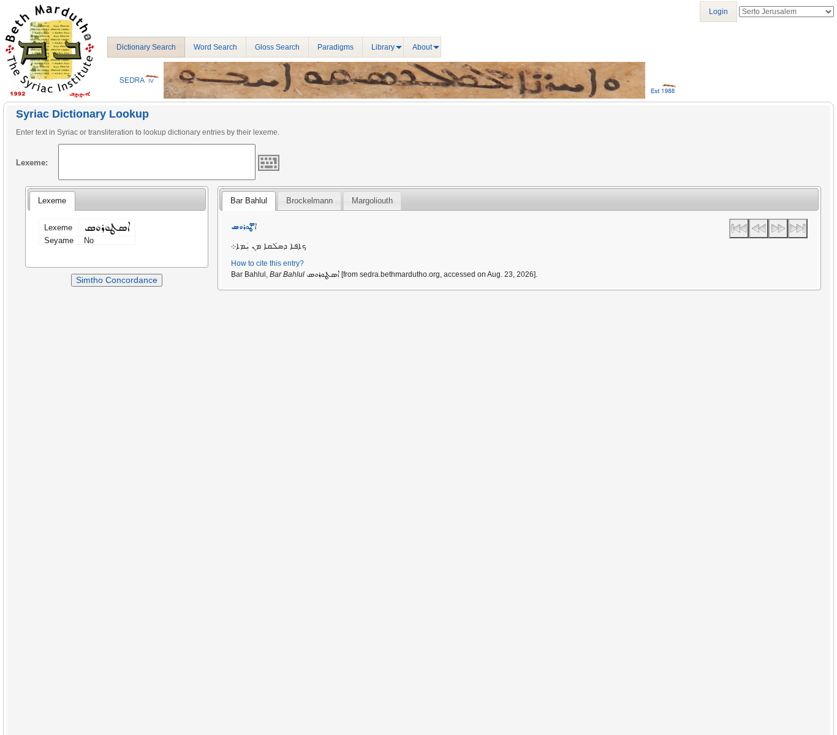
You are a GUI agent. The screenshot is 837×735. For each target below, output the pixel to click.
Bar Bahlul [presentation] (248, 200)
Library (383, 47)
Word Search (215, 47)
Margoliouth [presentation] (372, 200)
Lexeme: (32, 162)
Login (718, 11)
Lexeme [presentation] (52, 200)
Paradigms (335, 47)
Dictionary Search (146, 47)
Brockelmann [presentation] (309, 200)
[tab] (52, 201)
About (422, 47)
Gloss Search (277, 47)
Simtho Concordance (116, 280)
